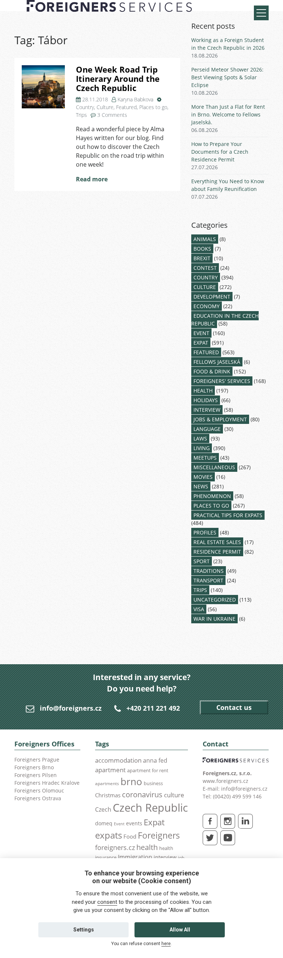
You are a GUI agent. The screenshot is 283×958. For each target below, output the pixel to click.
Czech (103, 809)
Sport (201, 561)
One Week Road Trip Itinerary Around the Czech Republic (118, 78)
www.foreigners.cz (225, 780)
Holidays (205, 400)
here (166, 943)
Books (202, 248)
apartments (107, 783)
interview (165, 857)
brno (131, 781)
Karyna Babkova (135, 99)
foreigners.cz (115, 847)
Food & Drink (211, 371)
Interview (206, 409)
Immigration (135, 857)
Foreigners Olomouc (39, 790)
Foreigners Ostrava (37, 798)
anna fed (155, 760)
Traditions (208, 570)
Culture (105, 107)
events (134, 823)
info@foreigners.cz (71, 708)
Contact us (234, 707)
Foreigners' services (221, 380)
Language (207, 428)
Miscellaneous (214, 467)
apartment (110, 770)
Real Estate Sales (217, 542)
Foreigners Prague (36, 759)
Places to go (153, 107)
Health (203, 390)
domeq (103, 823)
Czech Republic (150, 807)
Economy (206, 306)
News (200, 486)
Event (201, 333)
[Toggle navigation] (261, 13)
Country (85, 107)
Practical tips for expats (227, 515)
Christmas (107, 795)
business (153, 783)
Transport (208, 580)
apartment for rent (147, 770)
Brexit (201, 258)
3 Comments (112, 114)
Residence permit (217, 551)
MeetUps (205, 457)
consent (107, 902)
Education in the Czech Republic (225, 319)
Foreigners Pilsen (35, 774)
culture (174, 794)
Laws (200, 438)
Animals (204, 239)
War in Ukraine (214, 618)
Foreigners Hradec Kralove (47, 782)
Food (129, 836)
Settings (83, 930)
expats (108, 835)
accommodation (118, 760)
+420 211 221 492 (153, 708)
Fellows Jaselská (216, 361)
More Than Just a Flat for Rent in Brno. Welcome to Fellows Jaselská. (228, 114)
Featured (126, 107)
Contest (205, 267)
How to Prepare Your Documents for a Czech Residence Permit (219, 151)
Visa (198, 609)
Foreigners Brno (34, 767)
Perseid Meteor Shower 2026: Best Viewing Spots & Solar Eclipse (227, 77)
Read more (92, 179)
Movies (203, 476)
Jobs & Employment (220, 419)
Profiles (204, 532)
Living (201, 448)
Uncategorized (214, 599)
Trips (81, 114)
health (147, 847)
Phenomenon (212, 495)
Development (211, 296)
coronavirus (142, 794)
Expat (200, 342)
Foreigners (159, 835)
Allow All (180, 930)
